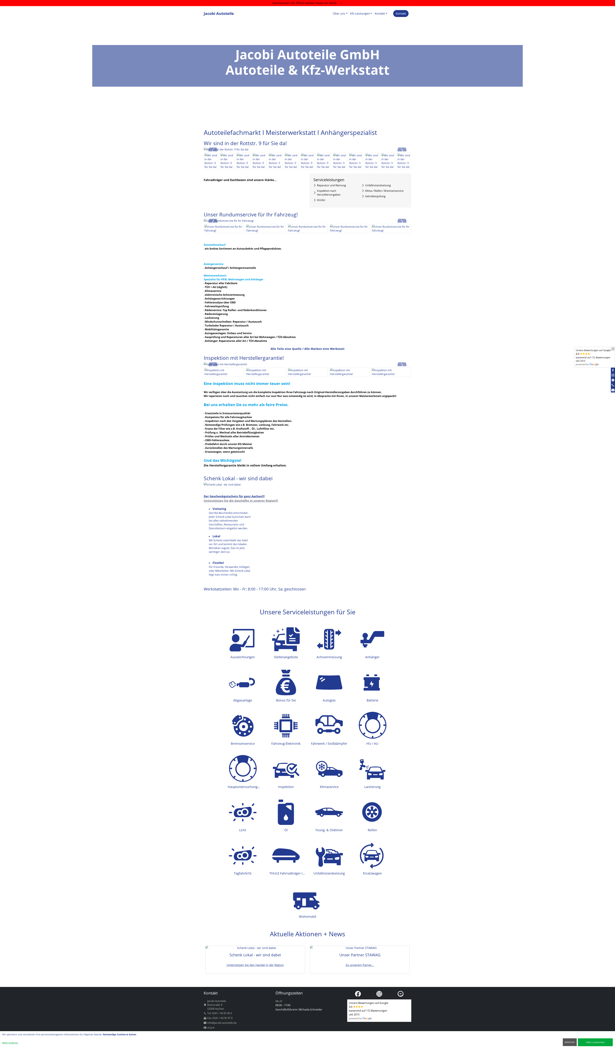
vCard (210, 1027)
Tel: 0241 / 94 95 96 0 (219, 1013)
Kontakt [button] (380, 13)
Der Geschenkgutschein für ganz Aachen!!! (234, 496)
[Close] (613, 349)
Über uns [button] (339, 13)
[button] (213, 150)
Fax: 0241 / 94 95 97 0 (220, 1018)
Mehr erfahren (10, 1042)
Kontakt (401, 13)
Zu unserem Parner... (360, 965)
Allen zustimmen (595, 1042)
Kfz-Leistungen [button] (360, 13)
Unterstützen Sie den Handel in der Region (255, 965)
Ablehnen (570, 1042)
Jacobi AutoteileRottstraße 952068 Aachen (216, 1004)
